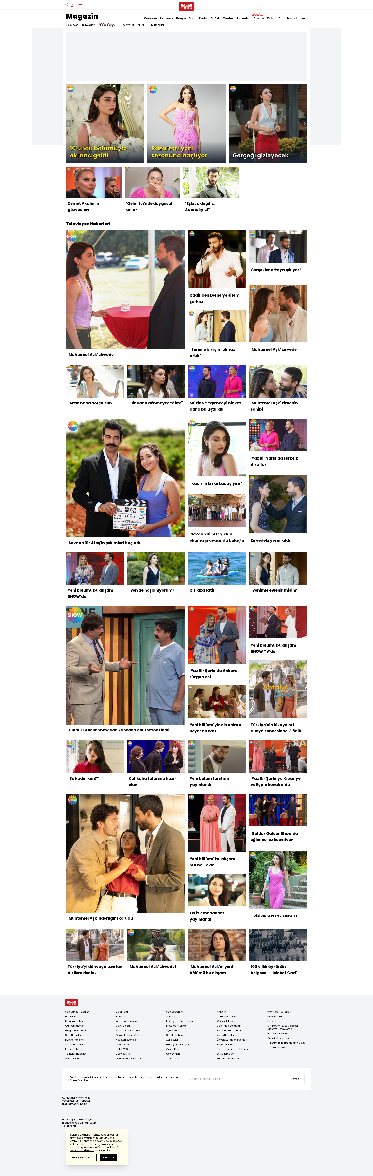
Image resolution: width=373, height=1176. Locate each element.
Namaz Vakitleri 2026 (128, 1030)
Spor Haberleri (73, 1035)
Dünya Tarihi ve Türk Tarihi (232, 1049)
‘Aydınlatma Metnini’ (82, 1150)
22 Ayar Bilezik (225, 1021)
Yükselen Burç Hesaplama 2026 (286, 1043)
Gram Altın (172, 1049)
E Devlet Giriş (123, 1053)
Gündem (150, 18)
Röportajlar (127, 25)
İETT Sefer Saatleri (277, 1033)
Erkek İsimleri (274, 1016)
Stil (281, 18)
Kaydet (296, 1079)
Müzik (141, 25)
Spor (192, 18)
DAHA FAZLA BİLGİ (83, 1157)
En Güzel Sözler (225, 1053)
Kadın (203, 18)
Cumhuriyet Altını (227, 1016)
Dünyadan (88, 25)
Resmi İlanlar (295, 18)
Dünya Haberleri (74, 1039)
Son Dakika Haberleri (77, 1011)
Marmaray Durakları (279, 1011)
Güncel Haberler (74, 1025)
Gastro (258, 18)
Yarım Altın (172, 1058)
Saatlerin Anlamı (176, 1035)
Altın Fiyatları (72, 1058)
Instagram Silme (176, 1025)
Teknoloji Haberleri (75, 1053)
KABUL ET (108, 1157)
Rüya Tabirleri (225, 1044)
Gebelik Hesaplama (279, 1038)
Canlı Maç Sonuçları (229, 1025)
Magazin (82, 16)
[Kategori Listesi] (306, 4)
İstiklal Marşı (123, 1044)
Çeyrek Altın (173, 1053)
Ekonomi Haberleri (75, 1021)
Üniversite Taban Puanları (232, 1039)
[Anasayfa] (71, 1002)
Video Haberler (225, 1035)
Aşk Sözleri (172, 1039)
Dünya (181, 18)
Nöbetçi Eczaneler (126, 1039)
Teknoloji (243, 18)
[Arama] (66, 4)
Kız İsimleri (273, 1021)
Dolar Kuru (122, 1011)
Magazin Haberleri (76, 1030)
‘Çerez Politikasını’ (107, 1147)
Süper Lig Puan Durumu (230, 1030)
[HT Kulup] (108, 25)
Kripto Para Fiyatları (127, 1021)
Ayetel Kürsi (173, 1030)
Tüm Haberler (156, 25)
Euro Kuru (121, 1016)
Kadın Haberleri (74, 1049)
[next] (305, 123)
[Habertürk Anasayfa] (186, 5)
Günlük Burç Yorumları (129, 1058)
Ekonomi (166, 18)
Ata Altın (222, 1011)
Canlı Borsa (123, 1025)
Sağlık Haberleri (74, 1044)
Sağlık (215, 18)
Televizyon (72, 25)
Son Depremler (174, 1011)
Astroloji (171, 1016)
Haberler (70, 1016)
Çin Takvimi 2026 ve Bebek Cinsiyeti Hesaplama (282, 1027)
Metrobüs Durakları (228, 1058)
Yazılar (228, 18)
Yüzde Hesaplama (278, 1047)
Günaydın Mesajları (178, 1044)
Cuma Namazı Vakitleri (129, 1035)
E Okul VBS (122, 1049)
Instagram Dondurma (179, 1021)
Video (271, 18)
